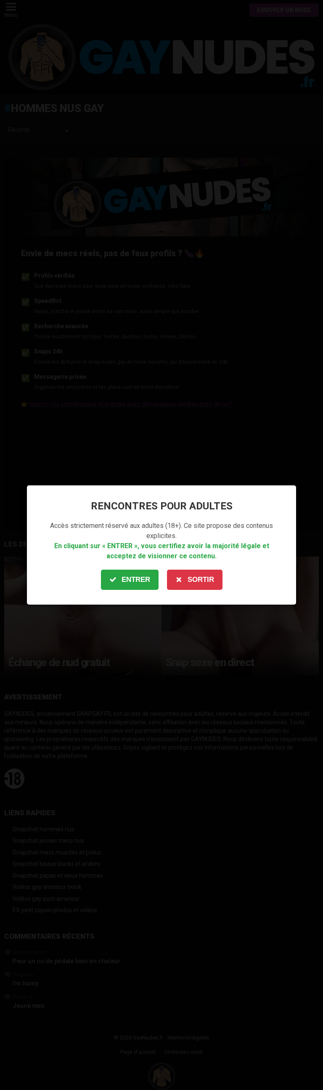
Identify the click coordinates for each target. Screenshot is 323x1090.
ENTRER (136, 580)
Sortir (201, 580)
